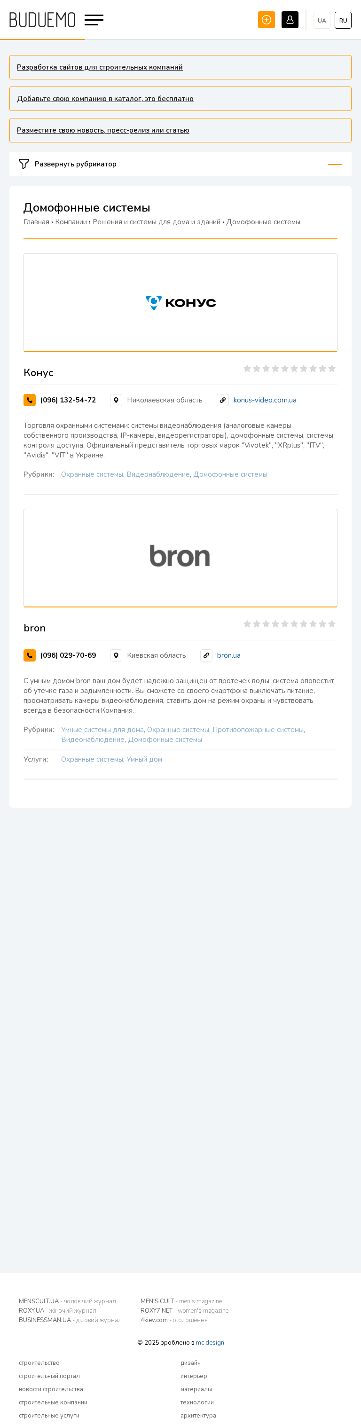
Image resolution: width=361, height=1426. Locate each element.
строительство (39, 1363)
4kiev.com (174, 1320)
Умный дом (144, 759)
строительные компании (53, 1402)
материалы (196, 1389)
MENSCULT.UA (67, 1301)
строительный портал (49, 1376)
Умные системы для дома (102, 729)
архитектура (198, 1415)
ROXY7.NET (184, 1311)
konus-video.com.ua (265, 400)
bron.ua (229, 655)
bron (35, 628)
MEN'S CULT (181, 1301)
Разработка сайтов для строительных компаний (100, 67)
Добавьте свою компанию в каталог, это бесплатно (105, 98)
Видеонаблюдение (158, 474)
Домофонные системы (230, 474)
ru (343, 20)
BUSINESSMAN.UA (70, 1320)
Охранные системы (92, 474)
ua (322, 20)
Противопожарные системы (258, 729)
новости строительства (51, 1389)
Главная (36, 222)
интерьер (193, 1376)
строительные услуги (49, 1415)
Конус (38, 373)
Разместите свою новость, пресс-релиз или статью (103, 130)
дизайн (190, 1363)
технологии (197, 1402)
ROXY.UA (57, 1311)
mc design (210, 1343)
